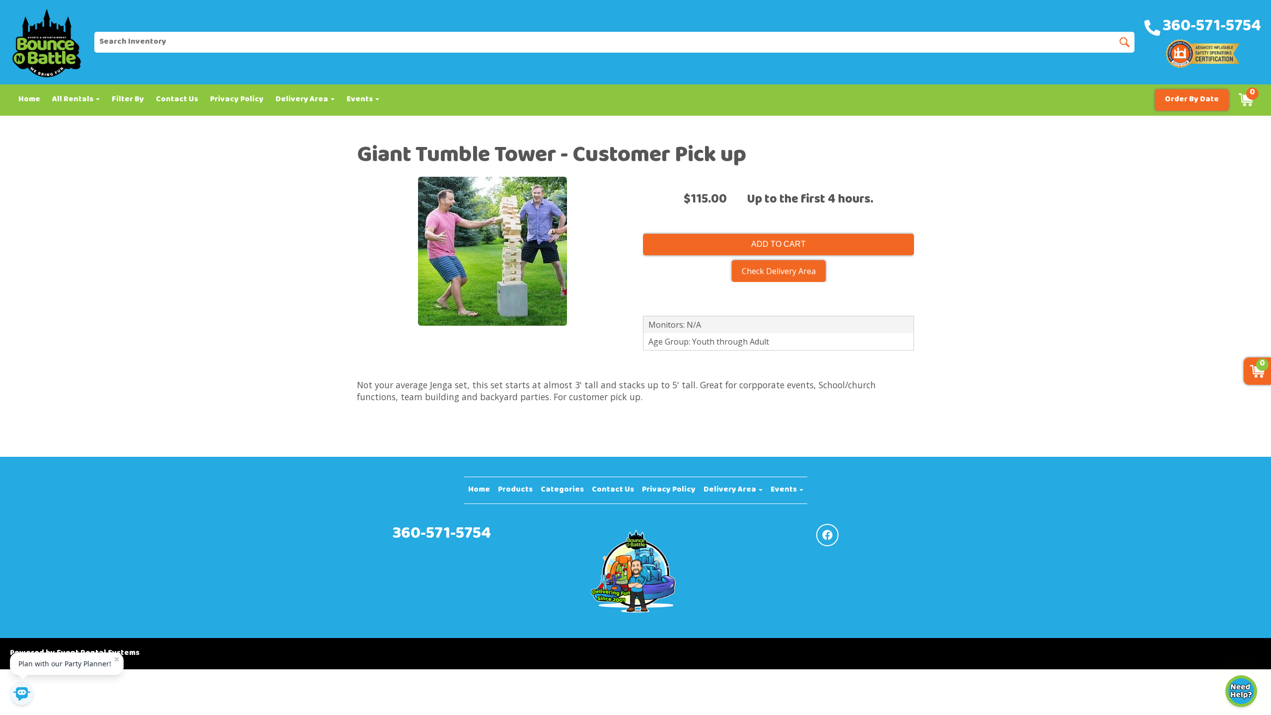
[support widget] (1241, 691)
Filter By (128, 100)
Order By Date (1192, 100)
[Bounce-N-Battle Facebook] (827, 535)
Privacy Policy (237, 100)
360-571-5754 (442, 535)
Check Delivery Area (779, 271)
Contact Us (177, 100)
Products (515, 490)
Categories (562, 490)
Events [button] (360, 100)
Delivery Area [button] (303, 100)
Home (29, 100)
